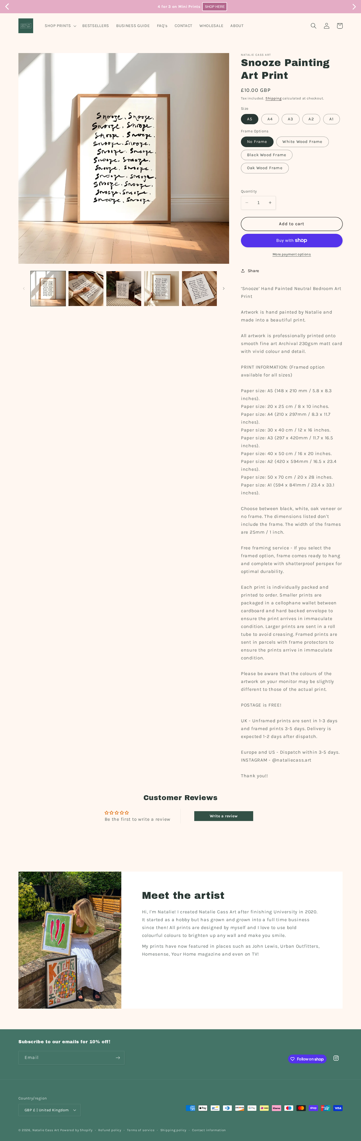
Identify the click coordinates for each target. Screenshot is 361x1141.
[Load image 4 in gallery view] (161, 288)
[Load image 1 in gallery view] (48, 288)
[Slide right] (223, 288)
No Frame (257, 141)
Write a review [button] (223, 816)
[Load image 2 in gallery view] (86, 288)
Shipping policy (173, 1130)
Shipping (273, 98)
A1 (331, 118)
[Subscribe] (117, 1058)
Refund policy (109, 1130)
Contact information (209, 1130)
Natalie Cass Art (45, 1130)
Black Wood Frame (266, 154)
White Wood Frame (302, 141)
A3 (290, 118)
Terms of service (140, 1130)
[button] (60, 26)
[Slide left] (23, 288)
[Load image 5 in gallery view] (199, 288)
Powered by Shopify (76, 1130)
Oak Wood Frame (265, 168)
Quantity (249, 191)
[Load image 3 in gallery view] (123, 288)
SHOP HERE (203, 7)
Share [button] (253, 270)
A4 (270, 118)
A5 (249, 118)
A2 (311, 118)
